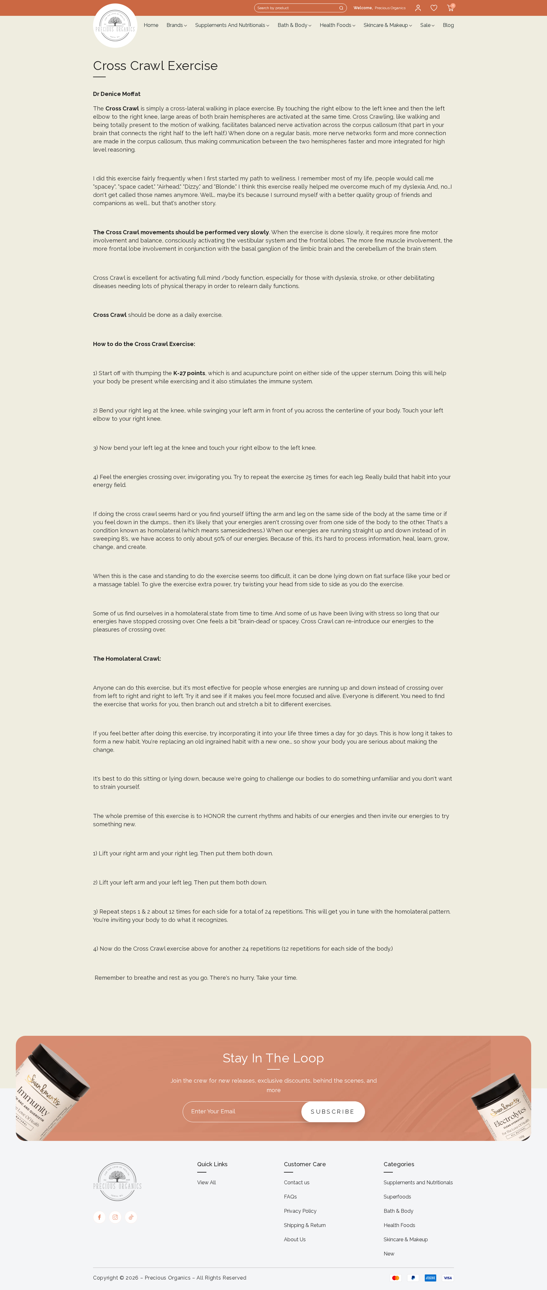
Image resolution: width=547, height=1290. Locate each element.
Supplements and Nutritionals (418, 1183)
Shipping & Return (305, 1225)
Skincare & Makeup (406, 1240)
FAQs (290, 1197)
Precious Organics (168, 1278)
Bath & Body (398, 1211)
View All (206, 1183)
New (389, 1254)
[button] (300, 8)
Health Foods (399, 1225)
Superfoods (397, 1197)
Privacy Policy (300, 1211)
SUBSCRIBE (333, 1111)
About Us (295, 1240)
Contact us (297, 1183)
